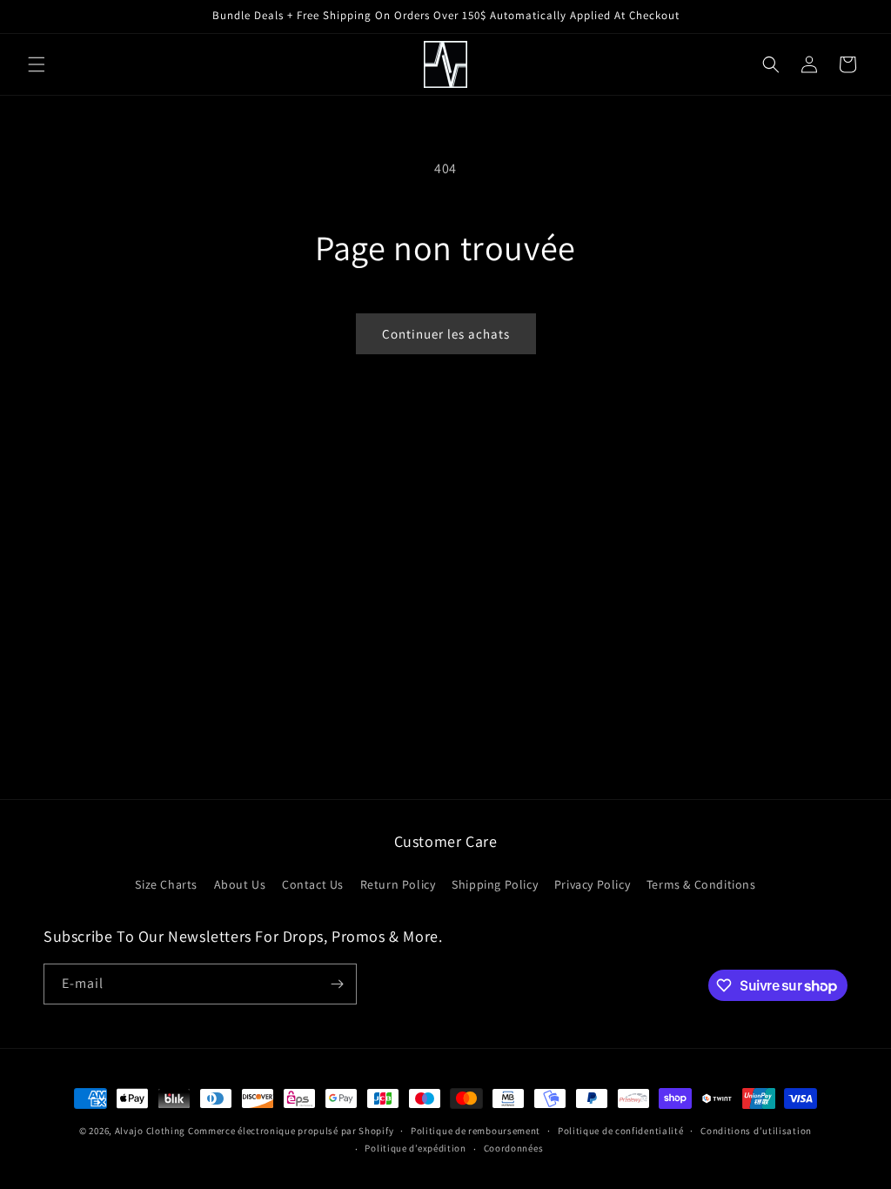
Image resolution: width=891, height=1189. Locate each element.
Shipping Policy (495, 884)
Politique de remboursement (475, 1131)
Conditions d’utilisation (756, 1131)
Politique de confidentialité (621, 1131)
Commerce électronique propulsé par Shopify (290, 1131)
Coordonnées (514, 1148)
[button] (36, 64)
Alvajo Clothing (150, 1131)
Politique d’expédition (415, 1148)
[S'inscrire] (337, 984)
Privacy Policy (592, 884)
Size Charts (166, 884)
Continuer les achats (446, 334)
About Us (240, 884)
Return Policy (398, 884)
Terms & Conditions (701, 884)
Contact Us (313, 884)
